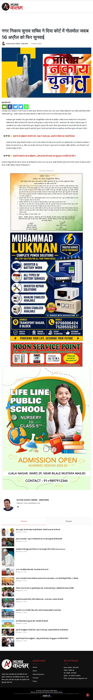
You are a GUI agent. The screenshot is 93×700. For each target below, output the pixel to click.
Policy (35, 681)
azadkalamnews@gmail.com (77, 678)
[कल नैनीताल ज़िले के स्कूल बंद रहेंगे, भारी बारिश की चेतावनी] (8, 623)
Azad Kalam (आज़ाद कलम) (49, 690)
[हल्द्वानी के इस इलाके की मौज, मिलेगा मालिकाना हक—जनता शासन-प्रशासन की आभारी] (8, 602)
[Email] (4, 106)
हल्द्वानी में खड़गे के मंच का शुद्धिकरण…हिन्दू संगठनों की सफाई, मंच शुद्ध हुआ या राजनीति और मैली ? (42, 638)
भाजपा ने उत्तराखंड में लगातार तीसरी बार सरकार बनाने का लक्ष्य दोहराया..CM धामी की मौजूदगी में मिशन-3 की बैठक (47, 578)
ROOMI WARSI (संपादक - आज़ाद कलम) (17, 43)
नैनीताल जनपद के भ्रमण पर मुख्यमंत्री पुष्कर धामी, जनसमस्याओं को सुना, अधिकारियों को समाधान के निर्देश (45, 588)
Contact (36, 678)
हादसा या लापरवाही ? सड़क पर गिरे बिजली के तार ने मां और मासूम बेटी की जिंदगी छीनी (39, 539)
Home (35, 667)
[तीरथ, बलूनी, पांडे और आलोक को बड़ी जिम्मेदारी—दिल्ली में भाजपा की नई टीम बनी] (8, 532)
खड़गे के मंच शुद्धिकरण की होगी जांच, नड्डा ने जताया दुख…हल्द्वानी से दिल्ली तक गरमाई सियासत (42, 630)
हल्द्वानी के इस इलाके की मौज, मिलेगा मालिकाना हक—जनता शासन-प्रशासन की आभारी (39, 599)
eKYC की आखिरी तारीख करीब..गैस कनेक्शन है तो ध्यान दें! (32, 569)
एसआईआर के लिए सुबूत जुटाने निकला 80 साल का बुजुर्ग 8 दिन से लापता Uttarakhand (40, 549)
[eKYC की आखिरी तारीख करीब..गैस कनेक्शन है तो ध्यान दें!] (8, 572)
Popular (69, 521)
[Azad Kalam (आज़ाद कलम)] (12, 6)
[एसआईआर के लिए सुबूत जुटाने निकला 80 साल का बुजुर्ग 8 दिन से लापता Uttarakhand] (8, 557)
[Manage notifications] (87, 695)
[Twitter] (20, 106)
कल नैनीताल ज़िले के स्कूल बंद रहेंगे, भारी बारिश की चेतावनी (32, 621)
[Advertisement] (46, 19)
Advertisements (38, 674)
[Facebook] (9, 106)
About (35, 671)
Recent (24, 521)
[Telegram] (15, 106)
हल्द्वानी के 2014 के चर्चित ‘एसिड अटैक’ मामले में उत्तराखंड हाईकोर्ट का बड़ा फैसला (38, 610)
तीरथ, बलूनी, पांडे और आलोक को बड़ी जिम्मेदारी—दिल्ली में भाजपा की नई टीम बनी (38, 530)
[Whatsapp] (26, 106)
